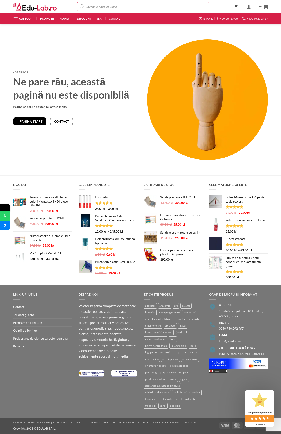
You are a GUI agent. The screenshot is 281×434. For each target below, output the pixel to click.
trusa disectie (188, 399)
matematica (152, 359)
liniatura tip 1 (178, 345)
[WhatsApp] (5, 216)
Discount (84, 18)
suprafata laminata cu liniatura (162, 385)
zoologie (175, 405)
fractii (182, 325)
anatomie (164, 305)
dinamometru (153, 325)
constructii (190, 312)
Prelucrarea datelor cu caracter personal (40, 338)
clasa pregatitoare (169, 312)
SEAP (100, 18)
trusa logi (150, 405)
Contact (115, 18)
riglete (184, 379)
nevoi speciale (170, 359)
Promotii (47, 18)
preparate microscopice (174, 372)
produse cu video (155, 379)
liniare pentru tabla (156, 345)
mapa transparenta (186, 352)
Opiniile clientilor (25, 330)
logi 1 (193, 345)
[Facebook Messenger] (5, 225)
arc (176, 305)
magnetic (165, 352)
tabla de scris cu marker (186, 392)
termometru (152, 399)
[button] (249, 6)
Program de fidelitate (27, 322)
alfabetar (150, 305)
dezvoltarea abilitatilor (158, 319)
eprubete (170, 325)
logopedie (151, 352)
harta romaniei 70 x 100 (158, 332)
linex (172, 339)
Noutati (66, 18)
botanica (150, 312)
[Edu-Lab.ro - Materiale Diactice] (35, 7)
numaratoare (190, 359)
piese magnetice (179, 365)
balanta (186, 305)
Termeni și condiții (25, 315)
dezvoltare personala (187, 319)
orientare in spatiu (155, 365)
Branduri (19, 346)
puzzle (173, 379)
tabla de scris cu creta (157, 392)
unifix (163, 405)
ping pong (151, 372)
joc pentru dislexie (155, 339)
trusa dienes (170, 399)
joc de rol (181, 332)
